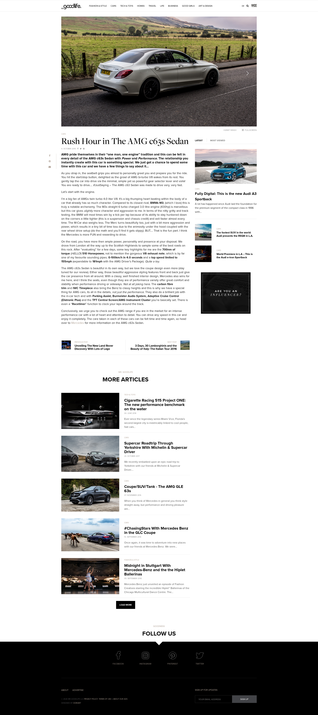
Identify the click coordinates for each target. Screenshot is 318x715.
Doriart (77, 703)
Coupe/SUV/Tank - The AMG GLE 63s (153, 488)
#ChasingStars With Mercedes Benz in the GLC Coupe (156, 530)
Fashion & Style (98, 6)
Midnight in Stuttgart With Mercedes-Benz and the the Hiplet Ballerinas (154, 570)
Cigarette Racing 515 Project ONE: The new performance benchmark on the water (155, 404)
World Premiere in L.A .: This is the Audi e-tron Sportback (234, 255)
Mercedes (77, 323)
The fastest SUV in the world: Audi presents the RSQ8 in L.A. (234, 234)
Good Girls (188, 6)
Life (162, 6)
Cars (113, 6)
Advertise (77, 690)
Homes (141, 6)
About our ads (120, 699)
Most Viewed (217, 140)
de (243, 6)
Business (173, 6)
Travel (152, 6)
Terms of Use (105, 699)
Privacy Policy (91, 699)
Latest (199, 140)
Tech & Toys (126, 6)
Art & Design (205, 6)
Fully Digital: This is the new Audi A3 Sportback (226, 196)
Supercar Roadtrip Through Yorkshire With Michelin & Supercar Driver (155, 447)
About (64, 690)
